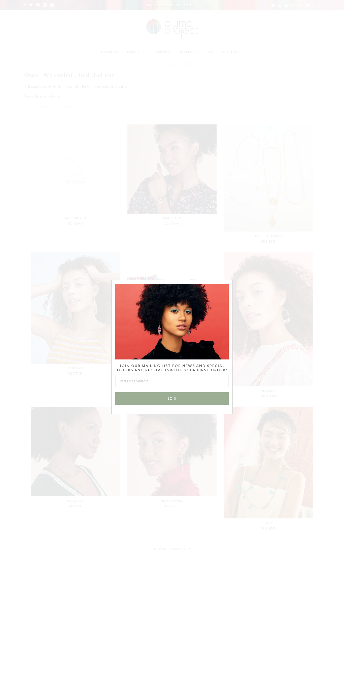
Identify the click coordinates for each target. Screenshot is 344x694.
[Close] (228, 284)
